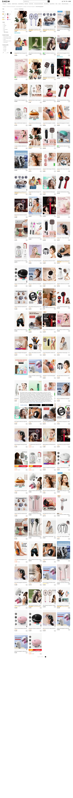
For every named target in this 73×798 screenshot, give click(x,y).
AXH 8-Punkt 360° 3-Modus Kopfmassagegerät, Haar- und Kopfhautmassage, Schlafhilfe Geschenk (49, 628)
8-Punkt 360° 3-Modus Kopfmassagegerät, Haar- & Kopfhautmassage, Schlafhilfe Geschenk (63, 237)
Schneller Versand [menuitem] (14, 3)
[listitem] (21, 22)
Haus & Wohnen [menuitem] (52, 3)
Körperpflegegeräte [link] (19, 6)
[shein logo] (5, 1)
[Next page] (46, 656)
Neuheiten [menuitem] (9, 3)
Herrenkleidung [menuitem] (46, 3)
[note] (17, 32)
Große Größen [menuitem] (31, 3)
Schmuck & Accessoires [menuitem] (65, 3)
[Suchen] (49, 1)
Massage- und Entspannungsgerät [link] (29, 6)
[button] (68, 1)
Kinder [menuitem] (56, 3)
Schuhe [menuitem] (59, 3)
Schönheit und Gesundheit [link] (11, 6)
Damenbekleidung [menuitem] (21, 3)
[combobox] (19, 9)
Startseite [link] (4, 6)
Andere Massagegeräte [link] (39, 6)
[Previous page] (44, 656)
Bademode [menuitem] (26, 3)
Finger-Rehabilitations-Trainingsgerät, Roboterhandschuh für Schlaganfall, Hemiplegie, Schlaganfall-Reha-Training (63, 605)
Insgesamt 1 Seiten (40, 656)
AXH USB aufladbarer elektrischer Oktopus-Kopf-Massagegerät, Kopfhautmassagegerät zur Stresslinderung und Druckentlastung (63, 375)
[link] (64, 1)
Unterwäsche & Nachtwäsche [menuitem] (38, 3)
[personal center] (62, 1)
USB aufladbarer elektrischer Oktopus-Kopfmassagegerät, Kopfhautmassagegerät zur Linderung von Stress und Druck (49, 260)
